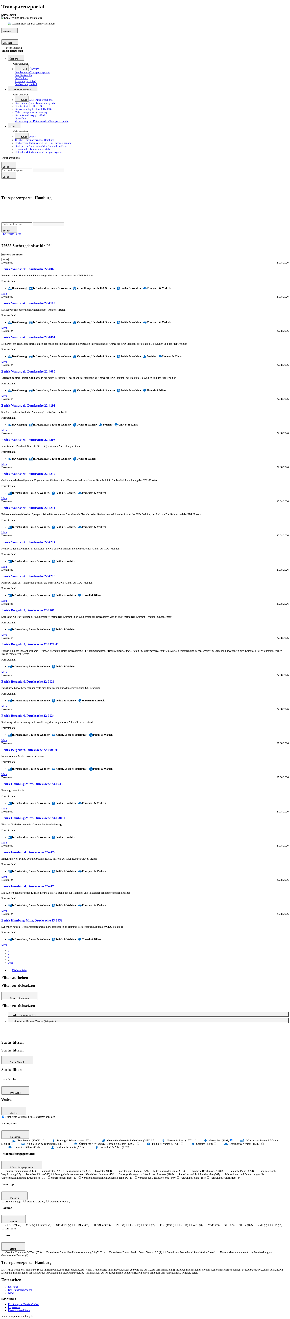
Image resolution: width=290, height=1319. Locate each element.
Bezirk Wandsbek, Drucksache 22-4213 (28, 576)
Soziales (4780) (204, 1143)
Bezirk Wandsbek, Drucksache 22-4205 (28, 439)
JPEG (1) (120, 1225)
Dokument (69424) (60, 1201)
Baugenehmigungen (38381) (20, 1171)
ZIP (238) (10, 1228)
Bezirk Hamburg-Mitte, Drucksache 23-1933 (32, 920)
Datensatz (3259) (36, 1201)
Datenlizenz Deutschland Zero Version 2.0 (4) (191, 1252)
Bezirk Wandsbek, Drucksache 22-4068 (28, 269)
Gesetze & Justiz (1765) (179, 1140)
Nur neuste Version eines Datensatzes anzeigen (30, 1116)
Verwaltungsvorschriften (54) (225, 1177)
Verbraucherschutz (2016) (70, 1147)
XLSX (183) (246, 1225)
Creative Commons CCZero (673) (23, 1252)
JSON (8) (135, 1225)
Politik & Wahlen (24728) (165, 1143)
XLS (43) (229, 1225)
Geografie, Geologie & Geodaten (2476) (128, 1140)
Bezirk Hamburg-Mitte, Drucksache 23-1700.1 (33, 818)
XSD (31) (277, 1225)
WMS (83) (214, 1225)
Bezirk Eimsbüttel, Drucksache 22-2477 (28, 852)
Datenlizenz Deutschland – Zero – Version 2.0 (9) (135, 1252)
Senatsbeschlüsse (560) (38, 1174)
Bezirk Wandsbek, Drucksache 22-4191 (28, 405)
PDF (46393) (167, 1225)
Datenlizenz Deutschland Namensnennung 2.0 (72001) (75, 1252)
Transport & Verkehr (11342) (244, 1143)
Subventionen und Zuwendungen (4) (244, 1174)
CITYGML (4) (13, 1225)
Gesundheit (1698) (219, 1140)
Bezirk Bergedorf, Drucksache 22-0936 (28, 681)
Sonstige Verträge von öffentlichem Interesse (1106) (146, 1174)
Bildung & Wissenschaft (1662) (73, 1140)
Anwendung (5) (13, 1201)
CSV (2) (30, 1225)
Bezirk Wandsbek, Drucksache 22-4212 (28, 474)
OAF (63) (150, 1225)
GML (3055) (82, 1225)
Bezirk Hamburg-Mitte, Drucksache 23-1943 (32, 784)
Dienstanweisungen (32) (77, 1171)
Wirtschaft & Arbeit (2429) (115, 1147)
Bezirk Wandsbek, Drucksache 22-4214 (28, 542)
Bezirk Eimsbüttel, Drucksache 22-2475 (28, 886)
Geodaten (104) (103, 1171)
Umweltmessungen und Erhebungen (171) (23, 1177)
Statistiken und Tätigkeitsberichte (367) (199, 1174)
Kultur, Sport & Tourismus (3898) (44, 1143)
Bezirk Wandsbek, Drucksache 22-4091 (28, 337)
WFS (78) (198, 1225)
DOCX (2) (45, 1225)
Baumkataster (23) (50, 1171)
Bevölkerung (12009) (28, 1140)
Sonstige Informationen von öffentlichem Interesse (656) (84, 1174)
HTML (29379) (102, 1225)
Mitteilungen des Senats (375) (169, 1171)
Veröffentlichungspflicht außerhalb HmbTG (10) (107, 1177)
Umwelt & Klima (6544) (26, 1147)
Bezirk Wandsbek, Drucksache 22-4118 (28, 303)
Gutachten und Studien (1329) (132, 1171)
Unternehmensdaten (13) (64, 1177)
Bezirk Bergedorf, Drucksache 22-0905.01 (30, 750)
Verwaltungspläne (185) (193, 1177)
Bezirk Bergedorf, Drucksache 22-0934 (28, 715)
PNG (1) (183, 1225)
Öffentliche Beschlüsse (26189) (206, 1171)
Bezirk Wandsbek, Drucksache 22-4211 (28, 508)
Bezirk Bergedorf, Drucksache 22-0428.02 (30, 644)
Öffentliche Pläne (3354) (241, 1171)
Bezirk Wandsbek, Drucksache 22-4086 (28, 371)
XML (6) (262, 1225)
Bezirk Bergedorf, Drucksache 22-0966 (28, 610)
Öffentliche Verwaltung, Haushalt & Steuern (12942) (107, 1143)
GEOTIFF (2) (63, 1225)
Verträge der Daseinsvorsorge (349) (157, 1177)
